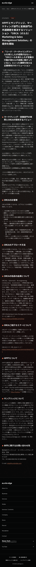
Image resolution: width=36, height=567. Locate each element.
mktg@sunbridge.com (14, 463)
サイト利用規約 (12, 557)
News (3, 520)
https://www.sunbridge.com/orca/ (13, 319)
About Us (4, 488)
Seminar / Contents (7, 509)
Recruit (4, 525)
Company (5, 515)
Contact (4, 536)
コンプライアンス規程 (25, 560)
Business (4, 493)
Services (4, 499)
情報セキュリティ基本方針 (12, 560)
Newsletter (5, 531)
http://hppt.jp (15, 392)
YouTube (18, 547)
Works (4, 504)
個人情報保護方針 (23, 557)
